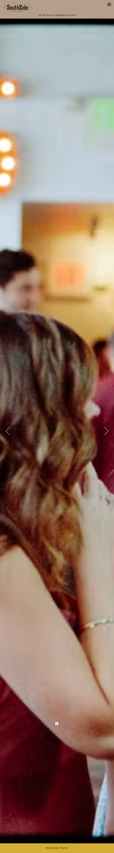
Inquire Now (57, 848)
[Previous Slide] (7, 431)
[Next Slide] (106, 431)
